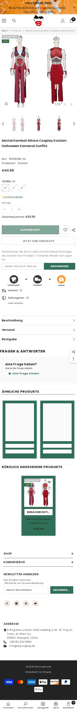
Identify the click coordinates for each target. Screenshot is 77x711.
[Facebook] (7, 603)
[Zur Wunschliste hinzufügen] (65, 229)
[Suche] (14, 20)
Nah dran (74, 7)
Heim (5, 30)
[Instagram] (16, 603)
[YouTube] (35, 603)
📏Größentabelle (12, 197)
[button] (65, 104)
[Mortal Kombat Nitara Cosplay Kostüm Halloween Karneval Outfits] (38, 493)
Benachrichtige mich (40, 512)
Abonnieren (59, 266)
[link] (19, 446)
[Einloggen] (63, 21)
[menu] (4, 20)
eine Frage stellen (25, 373)
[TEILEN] (72, 230)
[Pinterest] (26, 603)
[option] (38, 71)
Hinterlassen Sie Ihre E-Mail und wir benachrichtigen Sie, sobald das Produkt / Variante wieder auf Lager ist (37, 255)
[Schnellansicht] (49, 482)
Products (17, 30)
